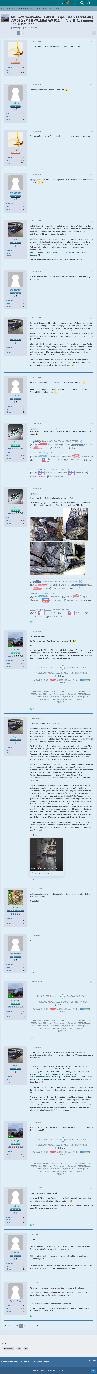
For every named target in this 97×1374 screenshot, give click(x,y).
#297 (91, 1122)
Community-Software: (48, 1370)
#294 (91, 935)
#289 (91, 424)
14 (14, 33)
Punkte (8, 70)
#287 (91, 318)
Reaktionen (9, 67)
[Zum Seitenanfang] (93, 1371)
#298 (91, 1188)
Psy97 (34, 180)
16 (23, 33)
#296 (91, 1047)
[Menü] (94, 3)
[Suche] (82, 3)
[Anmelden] (88, 3)
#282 (91, 85)
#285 (91, 221)
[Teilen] (94, 33)
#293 (91, 889)
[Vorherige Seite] (3, 33)
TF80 (19, 1348)
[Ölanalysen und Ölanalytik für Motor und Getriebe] (70, 2)
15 (19, 33)
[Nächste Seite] (35, 33)
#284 (91, 175)
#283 (91, 131)
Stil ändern (92, 1361)
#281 (91, 41)
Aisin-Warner (8, 1348)
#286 (91, 272)
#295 (91, 982)
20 (30, 33)
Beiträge (8, 73)
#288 (91, 377)
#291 (91, 631)
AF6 (26, 1348)
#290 (91, 489)
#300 (91, 1283)
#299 (91, 1234)
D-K (33, 239)
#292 (91, 718)
